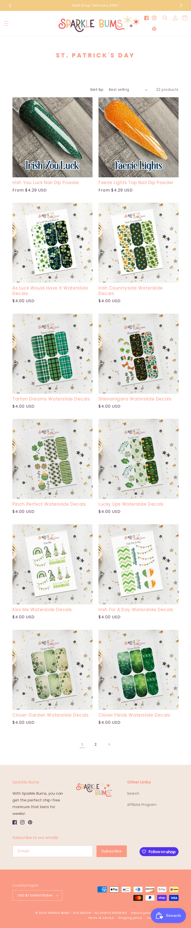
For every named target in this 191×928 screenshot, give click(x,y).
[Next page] (108, 744)
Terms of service (101, 918)
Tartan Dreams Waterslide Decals (51, 399)
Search (133, 793)
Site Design (82, 913)
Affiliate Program (141, 804)
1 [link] (82, 744)
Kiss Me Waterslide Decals (42, 609)
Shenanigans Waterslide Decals (134, 399)
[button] (6, 23)
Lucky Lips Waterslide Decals (131, 504)
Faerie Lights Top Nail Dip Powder (136, 182)
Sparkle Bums (58, 913)
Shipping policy (130, 918)
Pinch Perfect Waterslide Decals (49, 504)
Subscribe (111, 851)
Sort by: (97, 89)
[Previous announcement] (9, 5)
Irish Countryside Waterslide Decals (130, 290)
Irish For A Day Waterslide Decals (135, 609)
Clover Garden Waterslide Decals (50, 715)
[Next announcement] (181, 5)
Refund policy (141, 913)
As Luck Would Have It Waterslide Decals (50, 290)
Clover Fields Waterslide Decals (134, 715)
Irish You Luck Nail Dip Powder (45, 182)
